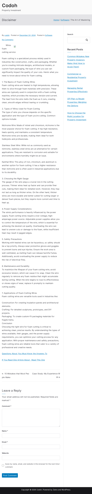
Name (5, 431)
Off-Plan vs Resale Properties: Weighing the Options (76, 102)
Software (48, 35)
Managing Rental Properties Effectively (77, 90)
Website (5, 453)
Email (5, 442)
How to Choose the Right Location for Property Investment (76, 116)
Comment (6, 406)
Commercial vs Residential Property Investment (76, 77)
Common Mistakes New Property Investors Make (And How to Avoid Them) (78, 61)
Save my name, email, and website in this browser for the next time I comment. (32, 465)
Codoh (9, 5)
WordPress (66, 490)
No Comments (7, 40)
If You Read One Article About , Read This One (23, 360)
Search (70, 34)
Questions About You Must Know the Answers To (24, 353)
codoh (6, 35)
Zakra (55, 490)
